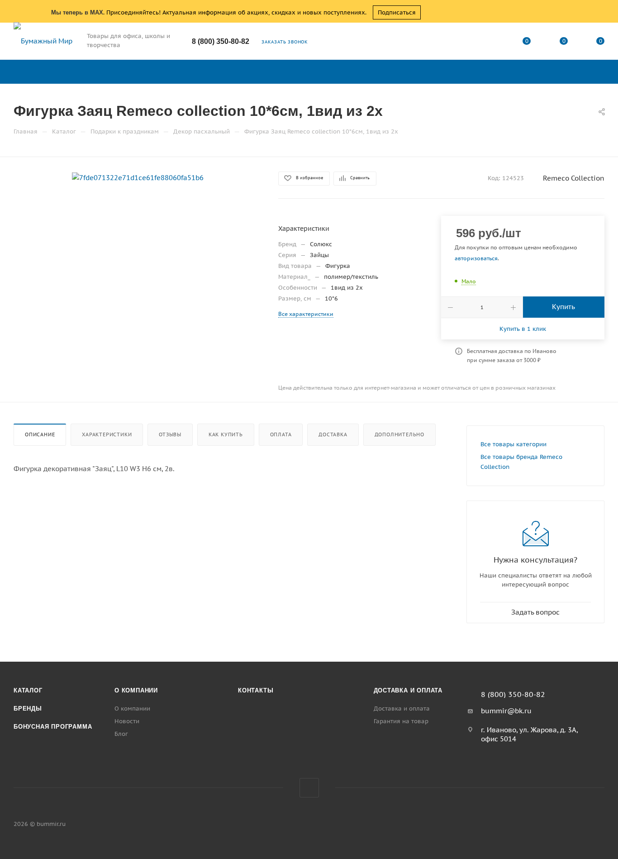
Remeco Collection (573, 178)
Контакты (255, 690)
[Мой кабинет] (490, 42)
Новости (126, 721)
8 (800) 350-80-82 (220, 41)
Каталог (28, 690)
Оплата (281, 434)
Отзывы (170, 434)
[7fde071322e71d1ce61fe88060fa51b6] (138, 177)
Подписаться (397, 12)
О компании (136, 690)
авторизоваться (476, 258)
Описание (40, 434)
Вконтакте (309, 787)
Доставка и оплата (408, 690)
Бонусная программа (53, 726)
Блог (121, 734)
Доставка (333, 434)
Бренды (28, 708)
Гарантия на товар (401, 721)
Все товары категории (513, 444)
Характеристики (107, 434)
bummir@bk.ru (506, 710)
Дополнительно (399, 434)
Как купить (226, 434)
